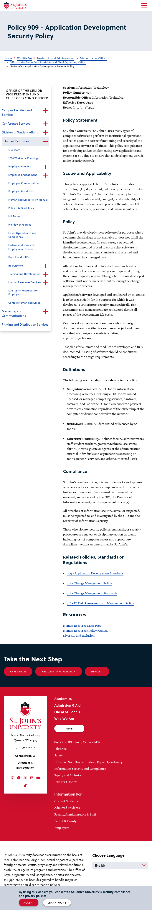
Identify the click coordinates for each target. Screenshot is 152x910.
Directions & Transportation (25, 765)
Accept (29, 902)
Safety (58, 755)
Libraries (60, 748)
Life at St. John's (67, 711)
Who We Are (64, 718)
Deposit (97, 671)
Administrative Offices (93, 58)
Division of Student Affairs (20, 132)
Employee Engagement (22, 175)
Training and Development (24, 274)
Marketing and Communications (14, 313)
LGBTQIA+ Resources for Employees (23, 292)
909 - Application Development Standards (95, 573)
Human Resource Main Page (82, 625)
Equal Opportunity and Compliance (22, 235)
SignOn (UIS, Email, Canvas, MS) (77, 742)
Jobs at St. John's (65, 782)
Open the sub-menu (45, 110)
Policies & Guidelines (21, 208)
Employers (61, 827)
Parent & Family (65, 821)
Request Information (59, 671)
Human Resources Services (24, 282)
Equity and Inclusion (68, 775)
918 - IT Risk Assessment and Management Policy (100, 603)
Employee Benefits (19, 166)
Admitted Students (67, 808)
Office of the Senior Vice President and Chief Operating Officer (48, 62)
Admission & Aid (67, 705)
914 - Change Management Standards (92, 593)
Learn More (57, 902)
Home (8, 58)
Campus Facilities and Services (17, 112)
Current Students (66, 801)
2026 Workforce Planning (23, 158)
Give (69, 728)
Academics (63, 698)
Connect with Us (25, 756)
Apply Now (18, 671)
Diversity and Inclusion (79, 635)
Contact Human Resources (24, 303)
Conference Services (16, 123)
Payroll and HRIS (18, 257)
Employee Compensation (23, 183)
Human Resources (16, 141)
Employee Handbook (21, 191)
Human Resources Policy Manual (28, 200)
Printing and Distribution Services (25, 324)
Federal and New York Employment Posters (21, 247)
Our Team (14, 150)
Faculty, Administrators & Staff (75, 814)
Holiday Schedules (19, 224)
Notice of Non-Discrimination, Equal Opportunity (88, 762)
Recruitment (15, 265)
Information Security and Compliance (80, 768)
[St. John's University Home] (15, 5)
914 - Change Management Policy (89, 583)
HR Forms (14, 216)
